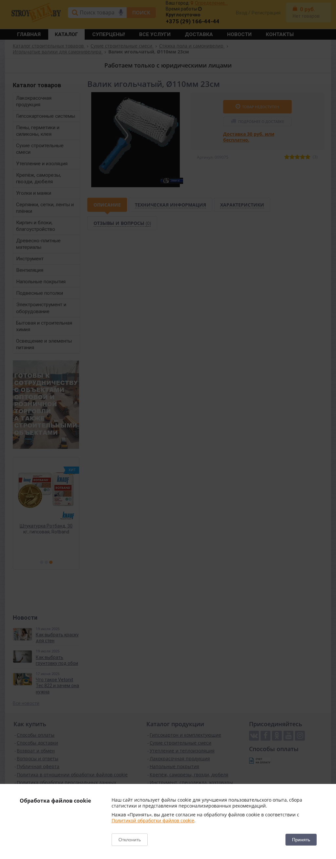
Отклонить (129, 839)
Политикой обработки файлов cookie (153, 820)
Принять (301, 839)
